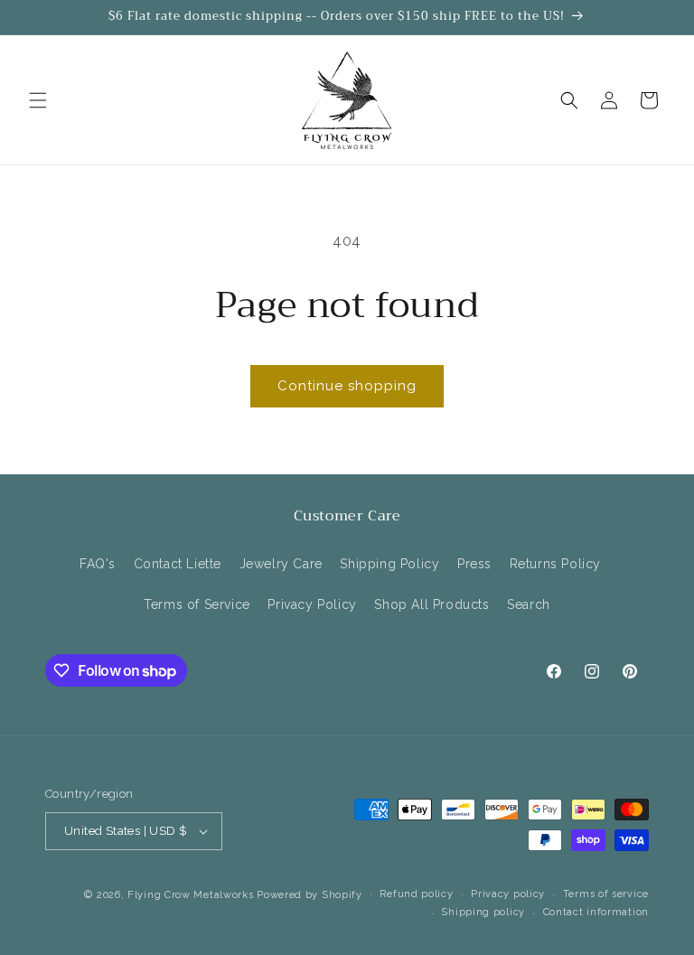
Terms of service (606, 894)
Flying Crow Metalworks (190, 895)
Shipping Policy (389, 564)
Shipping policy (483, 912)
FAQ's (98, 564)
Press (474, 564)
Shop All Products (431, 604)
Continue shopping (347, 386)
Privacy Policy (311, 604)
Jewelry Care (281, 564)
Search (528, 604)
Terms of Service (197, 604)
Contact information (596, 912)
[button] (38, 100)
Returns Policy (555, 564)
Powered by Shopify (309, 895)
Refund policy (416, 894)
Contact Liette (177, 564)
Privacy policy (508, 894)
